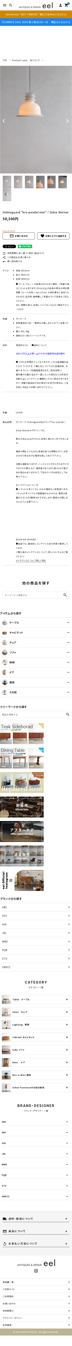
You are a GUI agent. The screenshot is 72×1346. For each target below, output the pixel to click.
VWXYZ (6, 967)
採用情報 (7, 1324)
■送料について (39, 345)
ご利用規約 (8, 1296)
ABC (4, 907)
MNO (5, 941)
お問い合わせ (19, 236)
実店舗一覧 (8, 1281)
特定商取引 (8, 1310)
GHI (4, 924)
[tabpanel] (36, 120)
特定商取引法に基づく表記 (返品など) (23, 252)
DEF (4, 915)
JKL (4, 933)
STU (4, 958)
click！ (21, 309)
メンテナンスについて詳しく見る (31, 560)
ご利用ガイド (9, 1289)
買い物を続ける (12, 261)
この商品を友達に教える (17, 257)
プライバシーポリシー (13, 1317)
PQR (5, 950)
